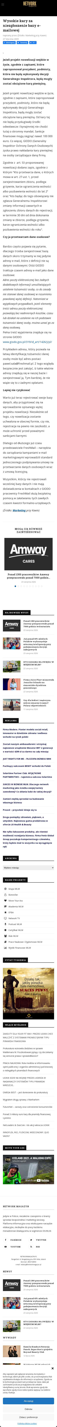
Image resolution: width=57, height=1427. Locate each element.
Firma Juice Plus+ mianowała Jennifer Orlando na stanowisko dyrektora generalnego (38, 683)
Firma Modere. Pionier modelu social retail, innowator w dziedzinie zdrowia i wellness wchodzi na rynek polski (25, 733)
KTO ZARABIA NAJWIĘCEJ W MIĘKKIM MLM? (38, 663)
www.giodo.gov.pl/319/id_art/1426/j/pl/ (27, 342)
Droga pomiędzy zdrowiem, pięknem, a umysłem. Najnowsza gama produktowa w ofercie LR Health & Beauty (25, 821)
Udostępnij (9, 43)
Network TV (14, 918)
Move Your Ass (15, 900)
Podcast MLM (15, 924)
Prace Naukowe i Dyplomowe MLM (25, 941)
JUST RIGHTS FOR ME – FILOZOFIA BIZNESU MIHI (27, 758)
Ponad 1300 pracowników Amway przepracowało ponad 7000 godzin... (28, 576)
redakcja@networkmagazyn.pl (31, 1265)
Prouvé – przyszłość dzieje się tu (20, 810)
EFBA (11, 912)
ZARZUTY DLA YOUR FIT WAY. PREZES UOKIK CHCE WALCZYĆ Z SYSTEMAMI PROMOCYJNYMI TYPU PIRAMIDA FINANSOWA (28, 1037)
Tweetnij (23, 43)
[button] (52, 1368)
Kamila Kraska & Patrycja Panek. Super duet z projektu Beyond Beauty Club (38, 1349)
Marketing (19, 510)
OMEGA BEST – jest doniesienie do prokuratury (25, 1092)
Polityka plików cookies (27, 1423)
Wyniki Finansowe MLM (19, 947)
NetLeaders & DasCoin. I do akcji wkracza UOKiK (26, 1125)
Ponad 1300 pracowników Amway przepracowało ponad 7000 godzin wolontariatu (38, 624)
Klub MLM (13, 936)
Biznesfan (13, 894)
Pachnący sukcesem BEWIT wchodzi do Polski (27, 766)
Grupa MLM (14, 888)
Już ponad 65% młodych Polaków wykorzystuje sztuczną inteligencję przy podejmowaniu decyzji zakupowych (37, 644)
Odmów (28, 1409)
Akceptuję (28, 1401)
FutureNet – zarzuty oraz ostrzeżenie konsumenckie (27, 1106)
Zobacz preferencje (28, 1417)
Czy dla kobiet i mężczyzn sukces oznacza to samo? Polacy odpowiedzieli (37, 703)
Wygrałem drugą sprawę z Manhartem (21, 1099)
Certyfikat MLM (15, 930)
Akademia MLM (15, 906)
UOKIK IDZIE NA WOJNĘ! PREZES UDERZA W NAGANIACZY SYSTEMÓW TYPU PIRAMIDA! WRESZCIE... (24, 1081)
